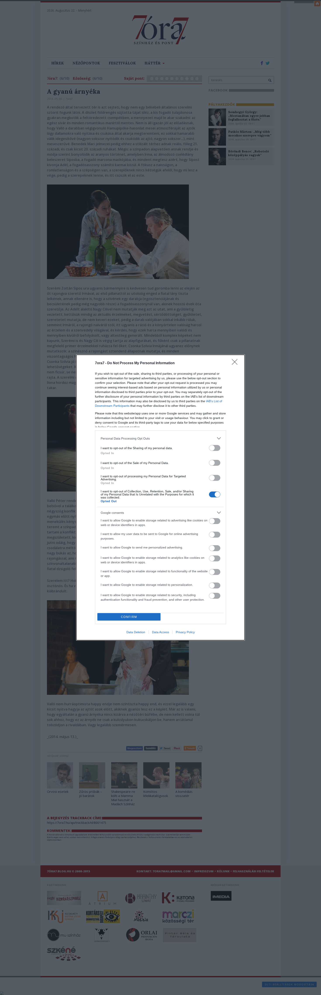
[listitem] (160, 438)
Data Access (160, 632)
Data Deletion (135, 632)
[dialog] (160, 497)
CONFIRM (129, 617)
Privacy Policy (185, 632)
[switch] (214, 448)
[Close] (236, 363)
